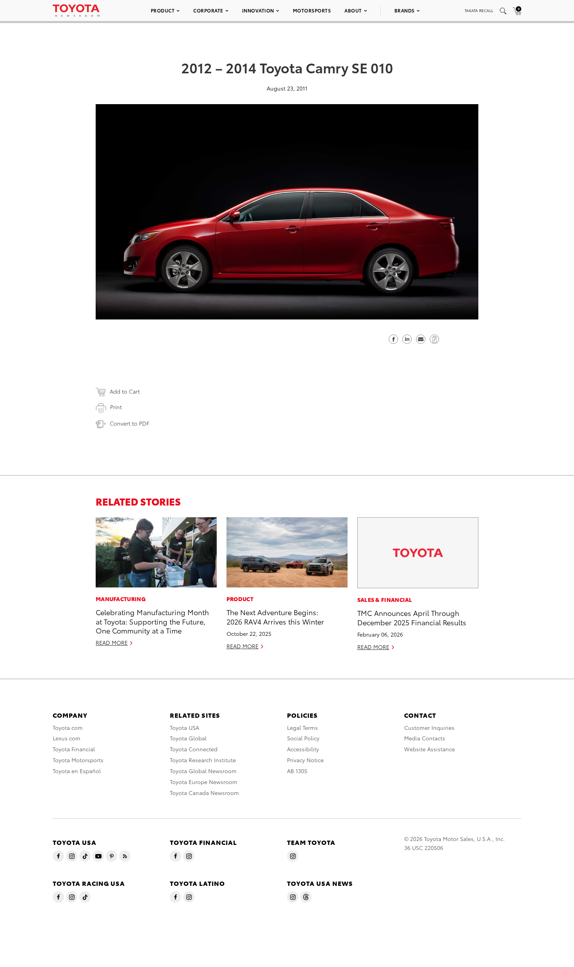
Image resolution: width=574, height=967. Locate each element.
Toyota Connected (193, 749)
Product (163, 10)
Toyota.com (68, 727)
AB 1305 (297, 771)
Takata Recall (479, 10)
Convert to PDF (129, 423)
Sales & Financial (384, 599)
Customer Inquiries (429, 727)
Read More (112, 642)
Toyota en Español (77, 771)
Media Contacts (424, 738)
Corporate (208, 10)
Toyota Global (188, 738)
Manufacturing (121, 599)
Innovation (258, 10)
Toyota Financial (74, 749)
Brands (404, 10)
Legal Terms (302, 727)
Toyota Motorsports (78, 760)
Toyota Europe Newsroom (203, 782)
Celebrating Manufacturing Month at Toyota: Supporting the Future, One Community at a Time (152, 621)
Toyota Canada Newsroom (204, 793)
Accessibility (303, 749)
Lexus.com (66, 738)
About (353, 10)
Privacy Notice (305, 760)
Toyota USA (184, 727)
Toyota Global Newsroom (203, 771)
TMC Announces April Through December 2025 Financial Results (411, 617)
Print (116, 407)
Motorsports (312, 10)
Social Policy (303, 738)
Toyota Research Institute (203, 760)
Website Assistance (429, 749)
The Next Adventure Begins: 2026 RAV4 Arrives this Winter (275, 616)
